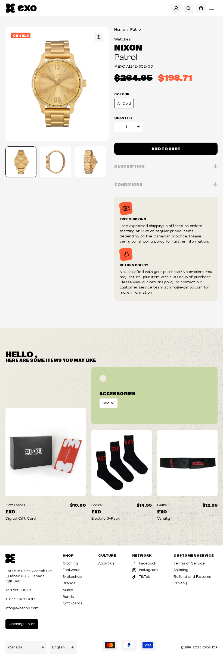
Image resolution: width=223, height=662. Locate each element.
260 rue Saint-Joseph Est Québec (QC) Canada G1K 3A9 (28, 576)
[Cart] (201, 8)
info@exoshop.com (22, 608)
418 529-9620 (18, 590)
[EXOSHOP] (21, 8)
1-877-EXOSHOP (20, 599)
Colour (121, 94)
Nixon (128, 47)
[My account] (176, 8)
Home (119, 30)
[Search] (188, 8)
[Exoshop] (10, 558)
